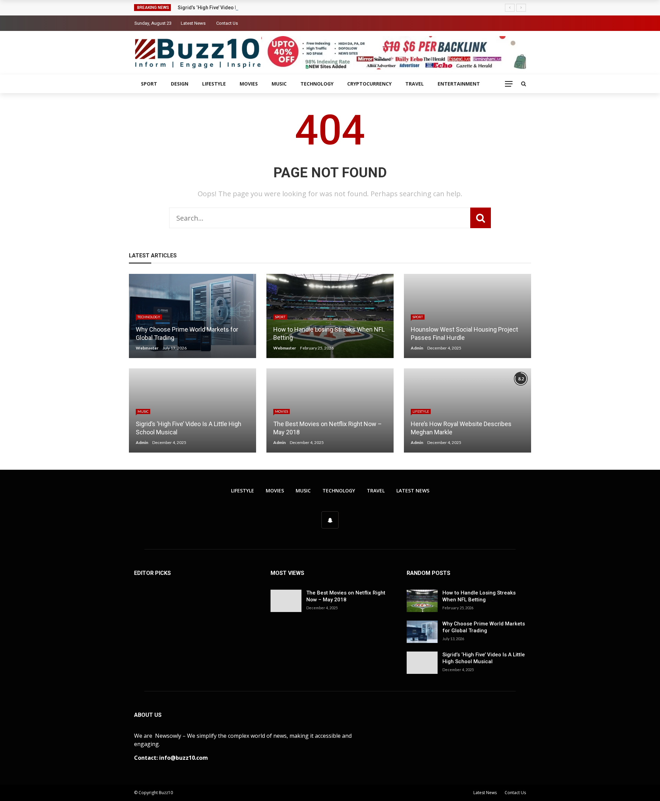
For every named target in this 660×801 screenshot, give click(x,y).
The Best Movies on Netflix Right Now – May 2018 (345, 596)
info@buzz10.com (183, 757)
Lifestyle (214, 83)
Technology (316, 83)
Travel (414, 83)
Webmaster (147, 348)
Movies (249, 83)
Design (179, 83)
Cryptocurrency (369, 83)
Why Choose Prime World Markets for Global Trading (483, 627)
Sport (149, 83)
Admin (417, 348)
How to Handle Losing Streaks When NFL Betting (479, 596)
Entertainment (459, 83)
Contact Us (227, 23)
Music (279, 83)
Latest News (193, 23)
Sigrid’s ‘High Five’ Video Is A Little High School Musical (240, 7)
